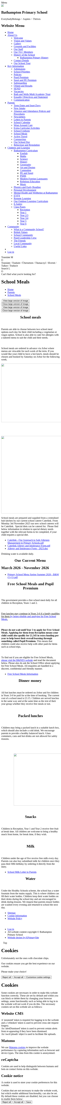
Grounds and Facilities (25, 46)
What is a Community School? (29, 229)
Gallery (17, 43)
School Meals (20, 133)
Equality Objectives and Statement (31, 97)
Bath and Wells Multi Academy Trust (32, 94)
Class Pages (19, 207)
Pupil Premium (21, 77)
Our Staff (18, 49)
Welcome (18, 38)
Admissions (19, 69)
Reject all (7, 977)
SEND (17, 88)
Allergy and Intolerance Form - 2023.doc (28, 548)
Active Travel (20, 136)
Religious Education (30, 181)
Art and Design (27, 167)
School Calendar (22, 122)
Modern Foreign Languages (34, 178)
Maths (23, 156)
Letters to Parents (22, 119)
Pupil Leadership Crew (25, 238)
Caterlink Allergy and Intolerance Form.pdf (29, 545)
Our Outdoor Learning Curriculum (31, 201)
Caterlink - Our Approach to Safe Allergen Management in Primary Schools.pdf (28, 541)
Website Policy (15, 918)
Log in (11, 252)
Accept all (18, 977)
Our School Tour (22, 63)
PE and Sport (26, 173)
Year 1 (23, 212)
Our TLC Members (23, 52)
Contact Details (21, 60)
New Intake (19, 108)
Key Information (16, 66)
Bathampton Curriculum (26, 150)
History (23, 161)
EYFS (17, 195)
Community (13, 226)
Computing (25, 170)
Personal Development (25, 190)
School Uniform (22, 131)
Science (24, 159)
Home (11, 32)
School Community (23, 235)
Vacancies (19, 91)
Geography (25, 164)
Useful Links (20, 246)
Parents (11, 102)
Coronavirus (20, 139)
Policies (17, 74)
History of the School (24, 54)
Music (23, 184)
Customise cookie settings (38, 977)
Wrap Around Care (23, 125)
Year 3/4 (24, 218)
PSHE (23, 176)
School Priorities (22, 71)
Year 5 (23, 221)
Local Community (23, 243)
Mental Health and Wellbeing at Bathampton (36, 192)
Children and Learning (19, 147)
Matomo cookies (17, 1047)
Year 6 (23, 223)
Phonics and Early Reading (27, 187)
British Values (21, 232)
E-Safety (18, 204)
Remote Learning (22, 198)
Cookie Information (17, 915)
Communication (22, 100)
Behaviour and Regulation (27, 145)
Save (28, 1102)
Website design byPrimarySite (23, 937)
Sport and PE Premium (25, 80)
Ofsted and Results (23, 85)
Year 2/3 (24, 215)
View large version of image (15, 301)
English (24, 153)
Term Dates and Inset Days (27, 105)
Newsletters (19, 116)
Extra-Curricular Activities (27, 128)
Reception (25, 209)
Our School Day (22, 142)
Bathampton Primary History (34, 57)
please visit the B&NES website (17, 660)
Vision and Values (23, 40)
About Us (12, 35)
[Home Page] (2, 5)
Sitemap (11, 912)
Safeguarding (20, 83)
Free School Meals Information (23, 674)
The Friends (20, 240)
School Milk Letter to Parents (22, 872)
